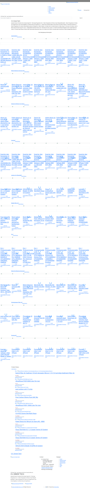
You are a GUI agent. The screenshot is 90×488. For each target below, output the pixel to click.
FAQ (60, 466)
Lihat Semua (13, 369)
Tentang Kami (51, 9)
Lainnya (50, 12)
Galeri (61, 465)
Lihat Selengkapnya (42, 32)
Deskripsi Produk (18, 377)
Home (49, 6)
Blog (49, 11)
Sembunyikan (49, 32)
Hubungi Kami (51, 10)
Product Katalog (51, 7)
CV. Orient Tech (16, 454)
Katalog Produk (63, 460)
